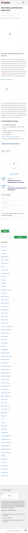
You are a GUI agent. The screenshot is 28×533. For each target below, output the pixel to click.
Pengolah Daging (5, 445)
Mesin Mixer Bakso (5, 353)
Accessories (4, 246)
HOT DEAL (3, 276)
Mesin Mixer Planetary (6, 356)
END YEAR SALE (5, 256)
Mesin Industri (4, 336)
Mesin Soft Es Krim (5, 406)
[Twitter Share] (6, 154)
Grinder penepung (5, 273)
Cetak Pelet (4, 253)
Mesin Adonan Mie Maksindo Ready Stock (10, 143)
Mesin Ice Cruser (5, 333)
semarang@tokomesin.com (13, 136)
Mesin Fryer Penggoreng (7, 326)
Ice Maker (3, 283)
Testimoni (3, 462)
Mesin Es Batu (4, 313)
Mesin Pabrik (4, 363)
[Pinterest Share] (9, 154)
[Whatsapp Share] (12, 154)
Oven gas (3, 422)
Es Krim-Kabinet (5, 260)
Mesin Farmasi (4, 319)
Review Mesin (4, 459)
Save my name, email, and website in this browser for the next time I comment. (13, 214)
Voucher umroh (5, 475)
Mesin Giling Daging (6, 329)
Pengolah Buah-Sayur (8, 15)
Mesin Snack (4, 402)
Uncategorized (4, 472)
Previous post (10, 178)
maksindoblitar (6, 13)
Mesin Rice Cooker (5, 392)
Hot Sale (3, 280)
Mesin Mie (3, 346)
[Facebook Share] (2, 154)
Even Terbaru (4, 263)
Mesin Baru (3, 293)
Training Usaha (4, 469)
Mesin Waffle (4, 412)
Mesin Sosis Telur (5, 409)
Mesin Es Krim (4, 316)
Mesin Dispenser (5, 306)
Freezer (3, 266)
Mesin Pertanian (5, 382)
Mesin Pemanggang (6, 366)
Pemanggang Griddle (6, 436)
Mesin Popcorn (4, 389)
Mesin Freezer (4, 323)
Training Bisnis (4, 465)
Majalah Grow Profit (6, 290)
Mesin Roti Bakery (5, 396)
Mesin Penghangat (5, 376)
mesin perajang (5, 379)
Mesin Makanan (5, 343)
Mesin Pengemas (5, 373)
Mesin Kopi (3, 339)
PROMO (3, 455)
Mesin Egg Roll (4, 309)
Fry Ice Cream (4, 270)
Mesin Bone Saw (5, 296)
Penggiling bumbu (5, 439)
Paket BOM (4, 429)
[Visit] (14, 164)
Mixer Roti (3, 416)
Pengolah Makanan (6, 449)
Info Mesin (3, 286)
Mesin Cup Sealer (5, 303)
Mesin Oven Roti (5, 359)
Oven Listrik (4, 426)
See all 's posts (14, 174)
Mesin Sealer (4, 399)
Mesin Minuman (5, 349)
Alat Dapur (3, 250)
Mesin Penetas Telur (6, 369)
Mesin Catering (4, 300)
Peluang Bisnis (4, 432)
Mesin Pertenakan (5, 386)
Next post (10, 186)
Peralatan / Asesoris (6, 452)
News (2, 419)
